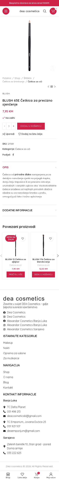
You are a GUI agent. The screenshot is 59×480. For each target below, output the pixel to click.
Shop (18, 78)
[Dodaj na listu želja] (22, 238)
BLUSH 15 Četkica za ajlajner (15, 260)
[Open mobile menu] (6, 11)
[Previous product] (48, 86)
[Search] (44, 11)
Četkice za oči (35, 81)
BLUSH (6, 93)
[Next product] (55, 86)
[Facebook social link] (13, 155)
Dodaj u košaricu (30, 126)
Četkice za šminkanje (13, 81)
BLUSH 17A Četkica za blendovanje (43, 260)
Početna (7, 78)
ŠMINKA (28, 78)
